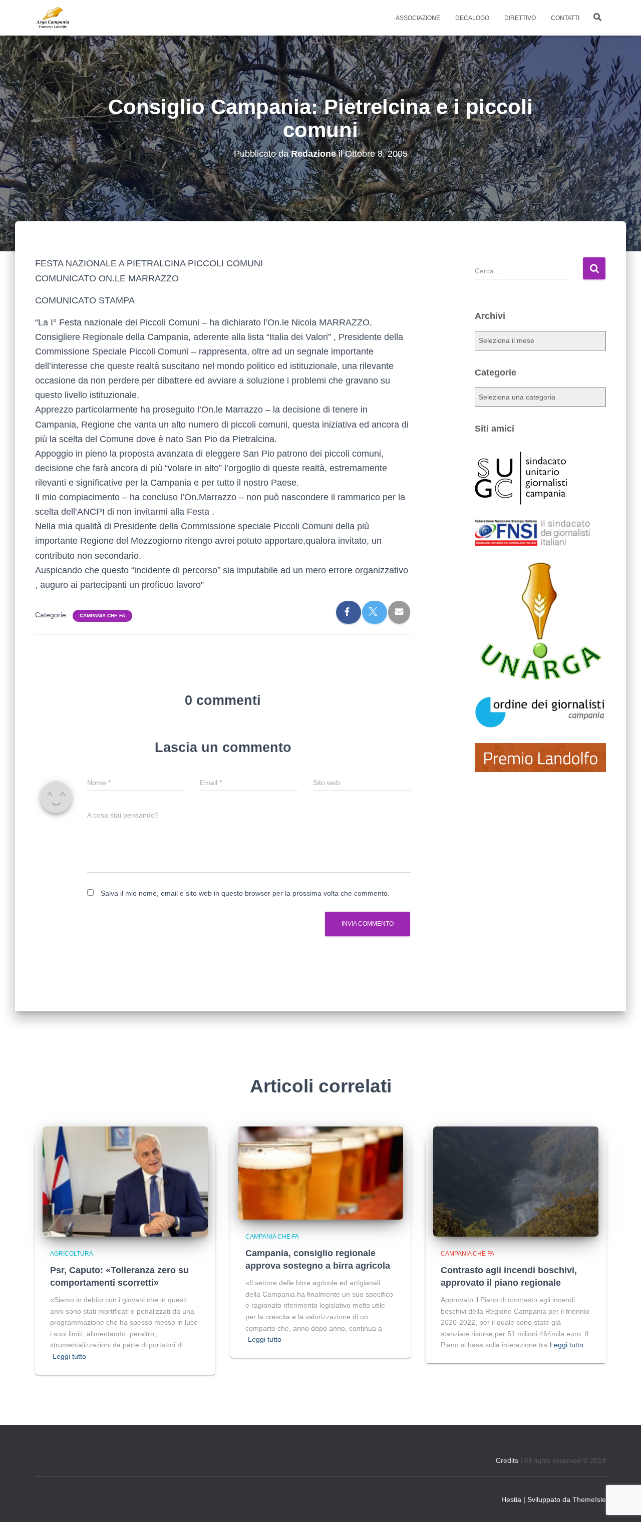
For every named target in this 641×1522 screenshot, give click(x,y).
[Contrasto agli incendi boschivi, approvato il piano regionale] (515, 1181)
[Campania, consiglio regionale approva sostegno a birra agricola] (320, 1173)
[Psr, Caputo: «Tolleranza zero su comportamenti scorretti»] (125, 1181)
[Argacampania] (53, 18)
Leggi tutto (69, 1356)
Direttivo (520, 18)
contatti (565, 18)
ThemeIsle (589, 1499)
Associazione (418, 18)
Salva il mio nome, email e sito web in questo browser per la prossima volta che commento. (245, 893)
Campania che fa (102, 615)
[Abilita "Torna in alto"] (620, 1501)
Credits (507, 1460)
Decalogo (472, 18)
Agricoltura (71, 1253)
